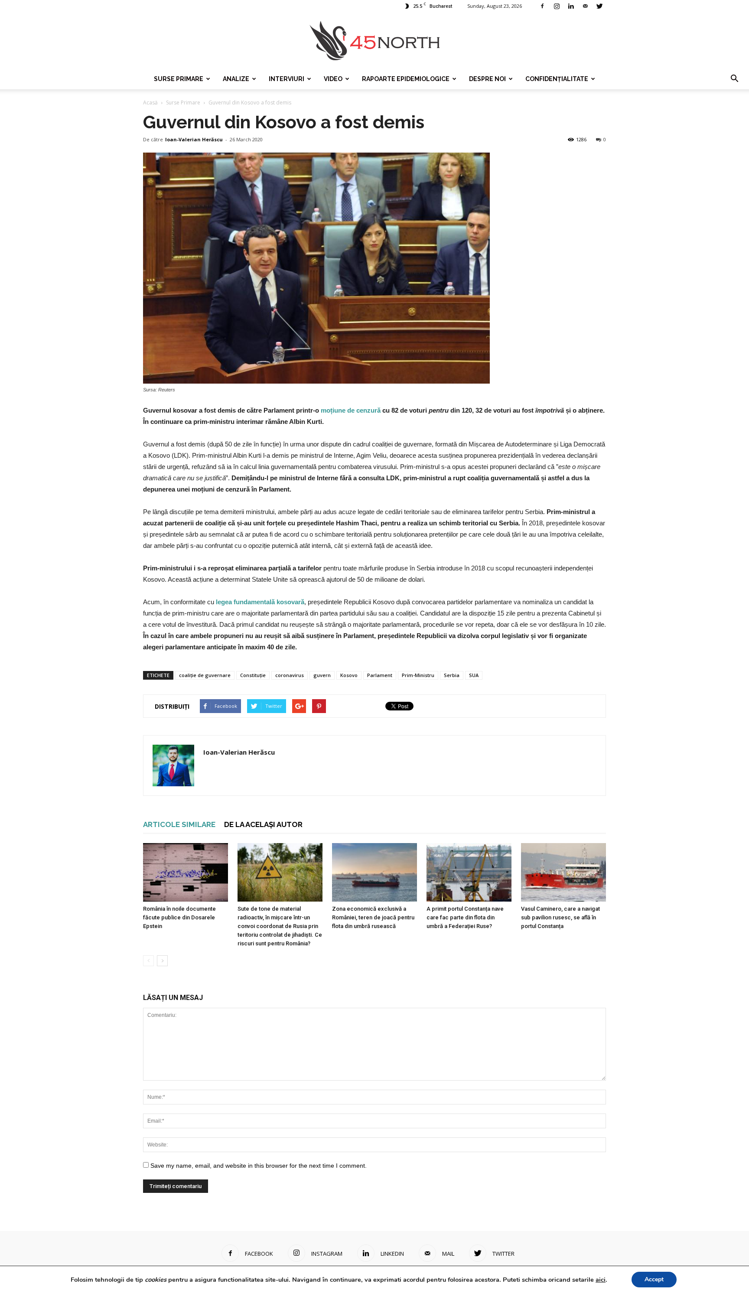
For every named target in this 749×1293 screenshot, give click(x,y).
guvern (322, 675)
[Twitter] (599, 6)
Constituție (253, 675)
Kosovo (349, 675)
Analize (236, 78)
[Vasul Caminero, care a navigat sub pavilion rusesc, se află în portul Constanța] (563, 872)
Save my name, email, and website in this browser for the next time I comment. (258, 1165)
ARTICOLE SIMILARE (179, 824)
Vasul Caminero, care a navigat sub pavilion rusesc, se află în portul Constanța (560, 917)
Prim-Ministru (418, 675)
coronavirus (289, 675)
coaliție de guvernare (205, 675)
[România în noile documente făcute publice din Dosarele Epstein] (185, 872)
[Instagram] (556, 6)
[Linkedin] (570, 6)
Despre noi (487, 78)
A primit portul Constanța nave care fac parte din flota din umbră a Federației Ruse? (465, 917)
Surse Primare (178, 78)
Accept (654, 1279)
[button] (734, 78)
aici (601, 1279)
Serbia (451, 675)
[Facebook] (542, 6)
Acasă (150, 102)
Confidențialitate (556, 78)
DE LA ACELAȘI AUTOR (263, 824)
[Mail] (585, 6)
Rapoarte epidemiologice (405, 78)
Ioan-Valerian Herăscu (194, 139)
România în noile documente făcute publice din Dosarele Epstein (179, 917)
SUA (474, 675)
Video (333, 78)
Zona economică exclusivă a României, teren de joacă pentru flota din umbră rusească (373, 917)
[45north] (374, 41)
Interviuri (286, 78)
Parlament (379, 675)
